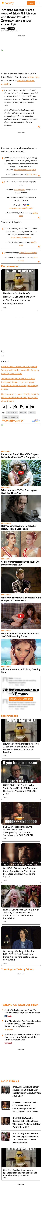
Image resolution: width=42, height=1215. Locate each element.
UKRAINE (32, 412)
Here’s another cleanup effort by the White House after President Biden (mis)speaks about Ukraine (20, 397)
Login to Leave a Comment (21, 699)
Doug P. (4, 28)
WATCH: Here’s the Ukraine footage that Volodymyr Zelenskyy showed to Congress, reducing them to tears (20, 370)
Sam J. (5, 308)
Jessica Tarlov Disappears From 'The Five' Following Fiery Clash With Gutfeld (22, 1011)
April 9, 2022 (32, 175)
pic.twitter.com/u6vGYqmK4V (21, 208)
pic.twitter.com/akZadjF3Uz (25, 170)
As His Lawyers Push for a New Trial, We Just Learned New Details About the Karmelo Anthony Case (22, 1037)
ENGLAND (23, 412)
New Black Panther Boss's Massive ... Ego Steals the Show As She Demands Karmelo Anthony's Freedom (23, 1024)
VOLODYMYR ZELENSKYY (10, 417)
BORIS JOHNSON (12, 412)
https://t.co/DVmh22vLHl (21, 238)
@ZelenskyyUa (19, 190)
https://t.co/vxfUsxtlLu (28, 253)
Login (31, 3)
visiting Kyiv (33, 77)
